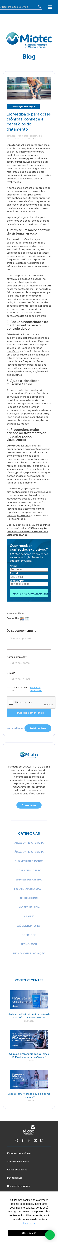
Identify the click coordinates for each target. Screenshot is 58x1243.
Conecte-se (29, 805)
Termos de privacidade (36, 689)
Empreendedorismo (29, 879)
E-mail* (11, 672)
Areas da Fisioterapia (29, 842)
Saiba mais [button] (29, 1223)
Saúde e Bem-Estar (18, 1161)
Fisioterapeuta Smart (19, 1153)
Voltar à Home (15, 728)
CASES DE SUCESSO (29, 870)
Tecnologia (29, 944)
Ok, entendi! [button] (29, 1233)
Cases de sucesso (17, 1169)
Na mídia (29, 916)
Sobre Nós (29, 934)
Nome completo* (17, 656)
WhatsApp (17, 580)
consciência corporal (21, 187)
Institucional (29, 897)
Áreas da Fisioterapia (29, 851)
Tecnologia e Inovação (23, 106)
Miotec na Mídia (29, 907)
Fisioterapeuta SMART (29, 888)
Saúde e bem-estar (29, 925)
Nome (14, 566)
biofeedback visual (20, 445)
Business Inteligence (29, 861)
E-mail (14, 573)
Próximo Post (38, 728)
